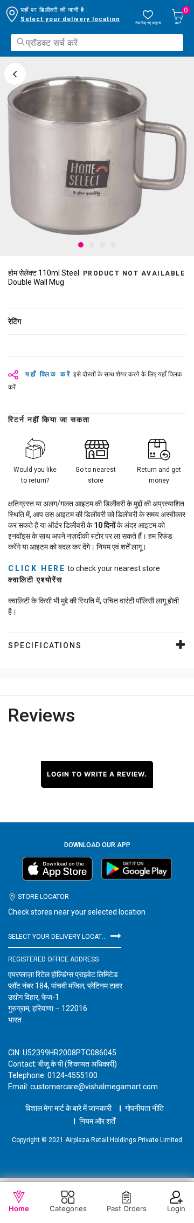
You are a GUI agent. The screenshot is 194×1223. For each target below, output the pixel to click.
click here (37, 568)
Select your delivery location (70, 19)
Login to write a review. (97, 774)
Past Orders (127, 1208)
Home (19, 1208)
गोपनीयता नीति (144, 1108)
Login (176, 1208)
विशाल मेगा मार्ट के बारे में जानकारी (68, 1108)
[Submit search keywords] (20, 41)
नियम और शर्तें (97, 1121)
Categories (68, 1208)
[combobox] (97, 42)
